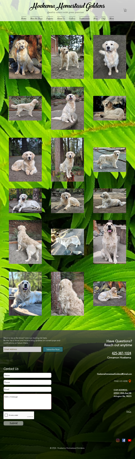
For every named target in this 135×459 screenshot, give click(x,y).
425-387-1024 (121, 353)
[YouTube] (129, 440)
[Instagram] (117, 440)
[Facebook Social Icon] (123, 440)
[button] (125, 10)
